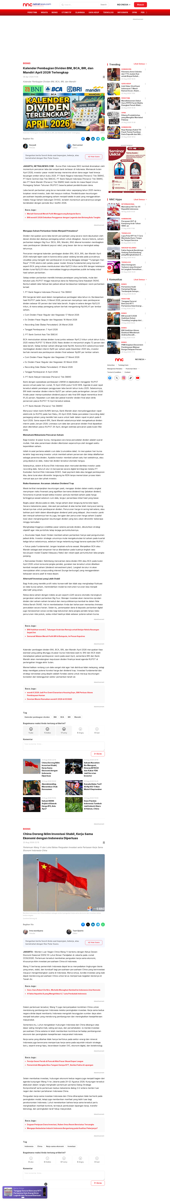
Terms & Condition (114, 372)
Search (104, 4)
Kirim (99, 754)
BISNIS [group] (55, 12)
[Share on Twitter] (88, 139)
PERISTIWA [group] (32, 12)
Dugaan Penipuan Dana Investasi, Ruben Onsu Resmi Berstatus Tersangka (60, 1124)
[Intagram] (123, 377)
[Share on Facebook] (83, 139)
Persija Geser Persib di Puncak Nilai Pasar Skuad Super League (55, 1061)
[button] (146, 12)
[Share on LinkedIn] (93, 139)
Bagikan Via (28, 139)
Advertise (111, 365)
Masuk (140, 4)
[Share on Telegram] (98, 139)
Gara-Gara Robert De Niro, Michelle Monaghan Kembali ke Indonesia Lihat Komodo (63, 990)
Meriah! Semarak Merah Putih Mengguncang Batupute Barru (54, 214)
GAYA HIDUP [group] (94, 12)
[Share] (145, 69)
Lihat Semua (139, 64)
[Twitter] (116, 377)
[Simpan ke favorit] (103, 77)
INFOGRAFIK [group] (122, 12)
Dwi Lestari (78, 145)
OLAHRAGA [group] (80, 12)
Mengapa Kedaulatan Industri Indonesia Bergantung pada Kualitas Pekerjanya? (62, 1128)
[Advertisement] (83, 38)
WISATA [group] (44, 12)
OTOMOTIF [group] (66, 12)
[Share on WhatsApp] (103, 139)
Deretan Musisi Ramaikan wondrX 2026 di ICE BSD (49, 699)
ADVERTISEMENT (127, 145)
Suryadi (32, 145)
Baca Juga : (31, 210)
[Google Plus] (137, 377)
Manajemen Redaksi (114, 369)
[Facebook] (109, 377)
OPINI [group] (134, 12)
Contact (127, 372)
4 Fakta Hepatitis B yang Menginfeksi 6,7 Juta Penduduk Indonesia (56, 994)
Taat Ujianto (78, 931)
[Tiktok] (130, 377)
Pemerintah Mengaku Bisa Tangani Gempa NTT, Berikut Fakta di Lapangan (60, 1065)
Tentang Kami (123, 365)
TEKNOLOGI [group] (108, 12)
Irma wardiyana (36, 931)
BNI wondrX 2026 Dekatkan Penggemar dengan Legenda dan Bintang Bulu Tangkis (63, 217)
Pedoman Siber (131, 369)
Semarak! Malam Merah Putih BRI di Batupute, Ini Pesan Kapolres (56, 636)
